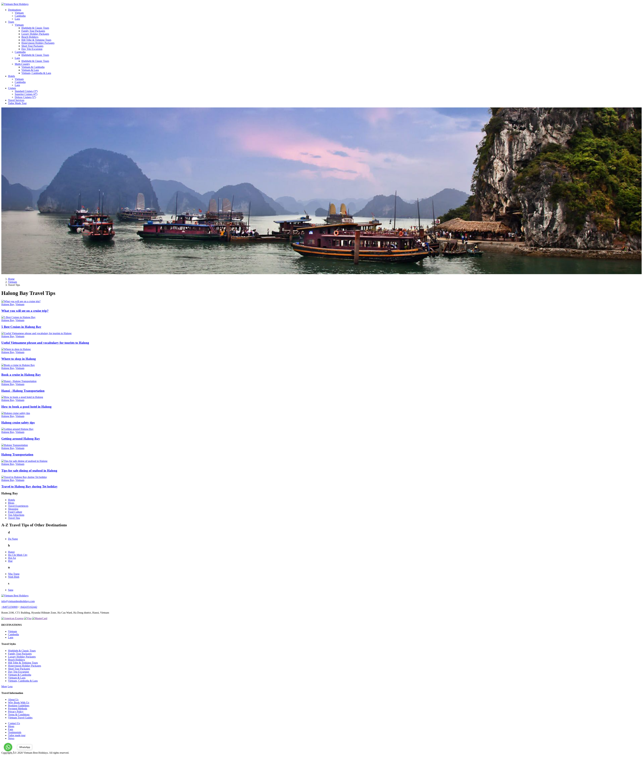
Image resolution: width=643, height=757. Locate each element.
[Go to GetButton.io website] (8, 753)
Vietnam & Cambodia (33, 67)
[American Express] (12, 618)
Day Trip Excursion (31, 49)
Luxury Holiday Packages (35, 33)
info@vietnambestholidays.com (18, 601)
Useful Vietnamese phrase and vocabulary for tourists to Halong (45, 342)
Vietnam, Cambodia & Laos (36, 73)
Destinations (14, 9)
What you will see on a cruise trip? (25, 310)
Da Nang (13, 538)
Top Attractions (16, 514)
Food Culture (15, 511)
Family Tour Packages (33, 30)
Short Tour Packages (32, 46)
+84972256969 (9, 607)
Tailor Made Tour (17, 103)
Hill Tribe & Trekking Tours (36, 39)
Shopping (13, 508)
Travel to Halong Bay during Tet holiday (29, 486)
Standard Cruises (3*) (26, 91)
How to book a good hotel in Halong (26, 406)
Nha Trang (13, 573)
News (11, 738)
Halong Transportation (17, 454)
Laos (17, 18)
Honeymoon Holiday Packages (37, 43)
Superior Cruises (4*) (26, 94)
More (4, 686)
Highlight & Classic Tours (35, 27)
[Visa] (27, 618)
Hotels (11, 76)
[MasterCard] (39, 618)
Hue (10, 561)
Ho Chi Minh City (17, 554)
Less (10, 686)
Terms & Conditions (18, 714)
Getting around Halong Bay (20, 438)
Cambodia (20, 15)
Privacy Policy (15, 711)
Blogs (11, 502)
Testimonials (14, 732)
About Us (13, 699)
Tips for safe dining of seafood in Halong (29, 470)
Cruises (12, 88)
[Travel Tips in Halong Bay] (321, 273)
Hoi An (12, 557)
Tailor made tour (16, 735)
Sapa (10, 589)
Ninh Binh (13, 576)
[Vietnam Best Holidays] (14, 4)
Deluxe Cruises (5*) (25, 97)
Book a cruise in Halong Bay (21, 374)
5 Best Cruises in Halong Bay (21, 327)
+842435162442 (28, 607)
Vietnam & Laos (30, 70)
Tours (11, 21)
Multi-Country (22, 64)
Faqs (10, 729)
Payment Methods (17, 708)
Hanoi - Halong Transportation (23, 390)
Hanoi (11, 551)
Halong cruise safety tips (18, 422)
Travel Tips (14, 517)
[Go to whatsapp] (8, 747)
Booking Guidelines (18, 705)
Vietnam (19, 12)
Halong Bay (7, 304)
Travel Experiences (18, 505)
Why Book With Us (18, 702)
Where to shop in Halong (18, 359)
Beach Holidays (29, 36)
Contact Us (14, 723)
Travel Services (16, 100)
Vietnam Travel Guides (20, 717)
